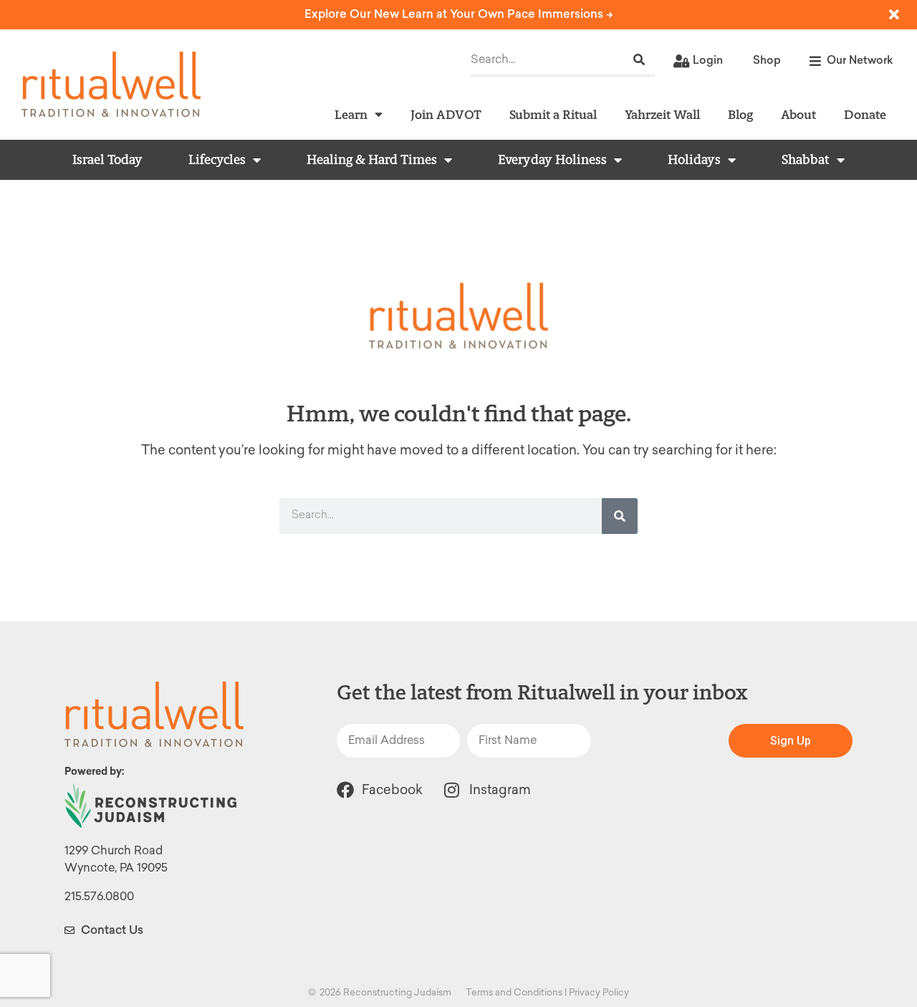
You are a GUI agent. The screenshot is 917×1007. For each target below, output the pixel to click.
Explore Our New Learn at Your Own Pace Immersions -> (458, 14)
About (798, 114)
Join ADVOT (446, 114)
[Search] (639, 60)
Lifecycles (217, 160)
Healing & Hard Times (372, 160)
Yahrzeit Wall (662, 114)
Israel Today (107, 160)
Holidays (694, 160)
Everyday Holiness (552, 160)
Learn (351, 114)
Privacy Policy (599, 992)
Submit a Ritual (553, 114)
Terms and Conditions (514, 992)
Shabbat (806, 160)
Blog (740, 114)
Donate (865, 114)
